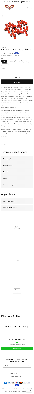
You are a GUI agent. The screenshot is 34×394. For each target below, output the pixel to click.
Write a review (17, 349)
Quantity (3, 68)
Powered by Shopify (13, 388)
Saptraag (7, 388)
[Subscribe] (29, 365)
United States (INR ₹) (16, 376)
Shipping (8, 55)
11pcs (11, 61)
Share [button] (4, 144)
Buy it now (17, 82)
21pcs (18, 61)
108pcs (5, 65)
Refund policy (22, 388)
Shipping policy (16, 391)
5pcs (4, 61)
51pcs (25, 61)
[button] (2, 7)
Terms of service (8, 391)
